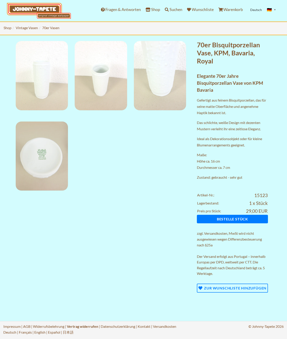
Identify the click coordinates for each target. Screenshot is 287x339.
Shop (155, 9)
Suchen (175, 9)
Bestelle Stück (232, 219)
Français (25, 332)
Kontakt (144, 326)
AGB (26, 326)
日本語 (68, 332)
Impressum (12, 326)
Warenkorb (233, 9)
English (40, 332)
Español (54, 332)
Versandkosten (215, 233)
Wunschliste (202, 9)
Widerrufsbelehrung (48, 326)
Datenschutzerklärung (118, 326)
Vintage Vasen (27, 28)
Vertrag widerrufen (82, 326)
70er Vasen (50, 28)
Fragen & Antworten (123, 9)
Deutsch (9, 332)
